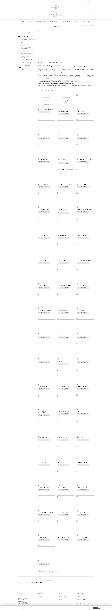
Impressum (80, 597)
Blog (89, 21)
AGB (79, 596)
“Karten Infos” (84, 66)
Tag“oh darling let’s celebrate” (43, 411)
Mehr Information (44, 112)
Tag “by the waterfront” (46, 109)
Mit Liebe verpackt (62, 597)
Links (83, 21)
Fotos (41, 597)
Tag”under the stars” (84, 184)
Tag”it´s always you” (44, 184)
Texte (41, 596)
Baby (22, 45)
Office (22, 37)
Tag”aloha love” (43, 159)
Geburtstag (23, 54)
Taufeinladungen (25, 50)
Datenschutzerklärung (82, 599)
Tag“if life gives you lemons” (63, 360)
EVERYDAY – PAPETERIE (41, 21)
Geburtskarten (25, 51)
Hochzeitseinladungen (57, 27)
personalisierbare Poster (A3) (27, 53)
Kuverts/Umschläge (54, 83)
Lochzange (52, 86)
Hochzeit (30, 21)
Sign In (89, 1)
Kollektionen (21, 69)
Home (22, 21)
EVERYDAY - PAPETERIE (23, 36)
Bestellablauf (53, 21)
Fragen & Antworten (66, 21)
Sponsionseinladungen (27, 65)
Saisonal (22, 42)
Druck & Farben (62, 599)
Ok (95, 608)
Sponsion (23, 60)
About (77, 21)
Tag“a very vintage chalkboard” (62, 209)
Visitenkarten (25, 40)
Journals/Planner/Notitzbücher (28, 39)
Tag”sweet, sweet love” (65, 184)
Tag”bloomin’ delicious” (85, 159)
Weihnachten (25, 44)
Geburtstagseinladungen (27, 59)
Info (99, 608)
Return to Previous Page (87, 25)
